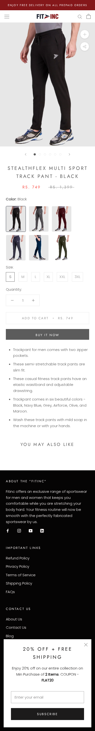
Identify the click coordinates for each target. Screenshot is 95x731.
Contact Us (16, 627)
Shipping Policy (19, 583)
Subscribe (47, 714)
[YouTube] (30, 530)
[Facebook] (8, 530)
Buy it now (47, 335)
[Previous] (25, 154)
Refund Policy (17, 558)
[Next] (69, 154)
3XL (77, 276)
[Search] (80, 16)
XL (48, 276)
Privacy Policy (17, 566)
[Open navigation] (6, 17)
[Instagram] (19, 530)
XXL (62, 276)
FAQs (10, 591)
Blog (10, 635)
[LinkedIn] (42, 530)
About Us (14, 619)
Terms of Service (21, 574)
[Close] (86, 645)
